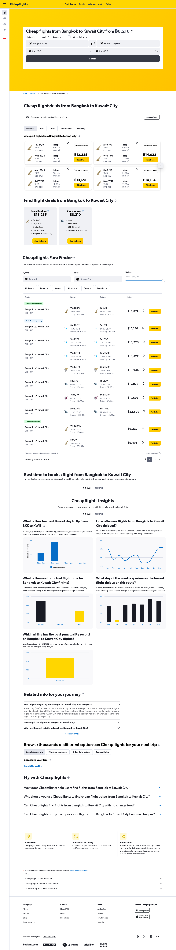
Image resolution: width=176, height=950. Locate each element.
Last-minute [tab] (66, 128)
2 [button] (155, 459)
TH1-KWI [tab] (86, 488)
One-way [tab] (81, 128)
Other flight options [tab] (81, 752)
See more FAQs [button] (72, 734)
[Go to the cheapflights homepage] (20, 4)
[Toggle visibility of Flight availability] (57, 567)
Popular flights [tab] (102, 752)
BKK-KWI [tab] (99, 488)
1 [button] (149, 459)
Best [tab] (42, 128)
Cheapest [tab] (30, 128)
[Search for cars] (4, 24)
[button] (5, 4)
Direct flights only (80, 37)
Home (25, 93)
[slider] (163, 280)
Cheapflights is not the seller (38, 878)
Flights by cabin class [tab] (58, 752)
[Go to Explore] (4, 30)
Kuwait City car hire (33, 766)
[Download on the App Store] (142, 916)
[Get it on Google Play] (142, 910)
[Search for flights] (4, 12)
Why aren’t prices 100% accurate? (41, 888)
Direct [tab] (52, 128)
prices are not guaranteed (78, 871)
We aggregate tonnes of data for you (42, 883)
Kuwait (32, 93)
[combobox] (31, 37)
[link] (40, 241)
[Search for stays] (4, 18)
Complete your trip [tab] (34, 752)
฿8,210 (122, 31)
